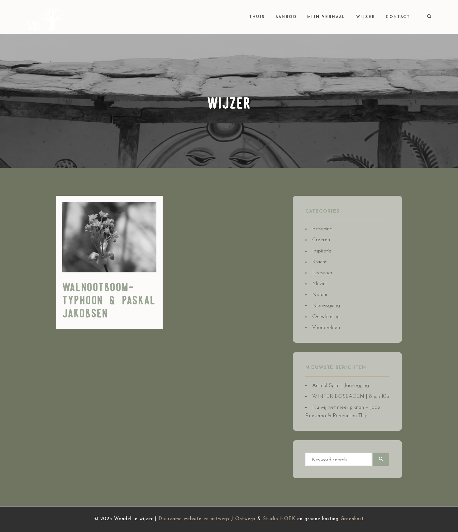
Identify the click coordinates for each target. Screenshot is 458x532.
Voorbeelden (326, 327)
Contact (398, 17)
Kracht (319, 262)
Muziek (320, 283)
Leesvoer (322, 272)
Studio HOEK (279, 519)
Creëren (321, 239)
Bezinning (322, 229)
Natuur (319, 294)
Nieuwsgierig (326, 305)
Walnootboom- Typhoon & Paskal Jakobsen (109, 301)
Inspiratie (322, 251)
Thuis (257, 17)
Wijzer (365, 17)
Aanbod (286, 17)
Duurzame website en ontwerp (194, 519)
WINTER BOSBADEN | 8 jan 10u (350, 396)
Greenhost (352, 519)
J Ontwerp (243, 519)
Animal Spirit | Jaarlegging (340, 385)
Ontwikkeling (326, 316)
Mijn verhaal (326, 17)
